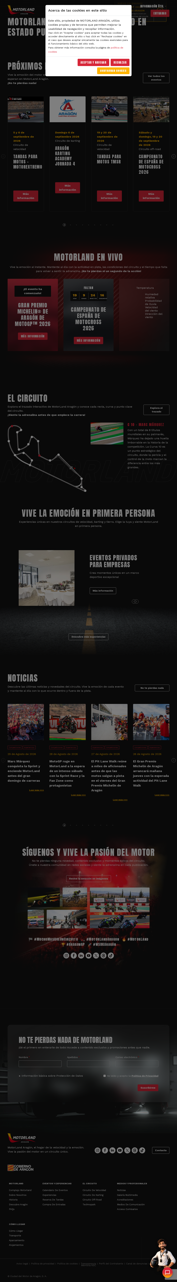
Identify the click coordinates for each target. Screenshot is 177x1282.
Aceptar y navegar (93, 62)
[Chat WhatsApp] (167, 1272)
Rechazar (120, 62)
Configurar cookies (113, 71)
